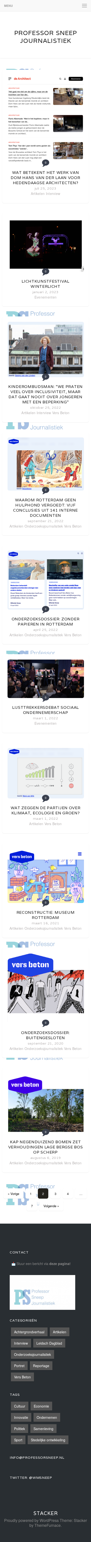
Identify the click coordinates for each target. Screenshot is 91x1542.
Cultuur (19, 1406)
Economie (41, 1406)
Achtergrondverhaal (29, 1331)
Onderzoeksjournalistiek (44, 526)
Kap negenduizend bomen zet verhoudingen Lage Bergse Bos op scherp (45, 1147)
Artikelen (38, 193)
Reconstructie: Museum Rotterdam (46, 915)
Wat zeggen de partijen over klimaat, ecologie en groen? (46, 810)
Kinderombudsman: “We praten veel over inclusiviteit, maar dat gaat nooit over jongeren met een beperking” (45, 394)
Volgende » (51, 1206)
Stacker (45, 1513)
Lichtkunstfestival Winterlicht (45, 284)
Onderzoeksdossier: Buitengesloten (45, 1035)
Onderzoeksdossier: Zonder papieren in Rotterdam (46, 621)
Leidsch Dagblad (49, 1343)
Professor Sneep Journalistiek (45, 37)
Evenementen (45, 297)
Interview (53, 193)
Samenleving (43, 1428)
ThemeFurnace (47, 1525)
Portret (19, 1365)
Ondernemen (47, 1417)
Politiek (19, 1428)
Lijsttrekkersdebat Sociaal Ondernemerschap (45, 710)
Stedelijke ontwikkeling (48, 1439)
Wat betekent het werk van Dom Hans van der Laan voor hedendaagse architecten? (45, 177)
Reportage (41, 1365)
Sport (18, 1439)
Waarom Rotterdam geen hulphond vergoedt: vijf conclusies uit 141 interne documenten (45, 507)
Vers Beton (61, 412)
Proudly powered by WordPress (31, 1520)
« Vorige (13, 1193)
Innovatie (21, 1417)
